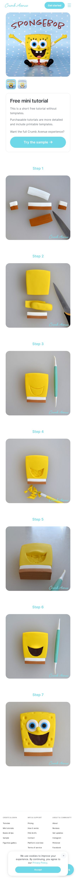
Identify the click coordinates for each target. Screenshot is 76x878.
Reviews (55, 828)
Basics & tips (8, 833)
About (55, 823)
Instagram (56, 838)
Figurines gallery (10, 843)
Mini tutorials (8, 828)
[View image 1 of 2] (11, 84)
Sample (6, 838)
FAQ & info (32, 833)
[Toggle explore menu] (69, 5)
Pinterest (56, 843)
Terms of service (35, 847)
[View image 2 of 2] (22, 84)
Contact (31, 838)
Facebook (56, 847)
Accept (38, 869)
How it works (33, 828)
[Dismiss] (63, 855)
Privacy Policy (40, 862)
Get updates (57, 833)
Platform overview (35, 843)
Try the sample (36, 142)
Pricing (30, 823)
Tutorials (6, 823)
